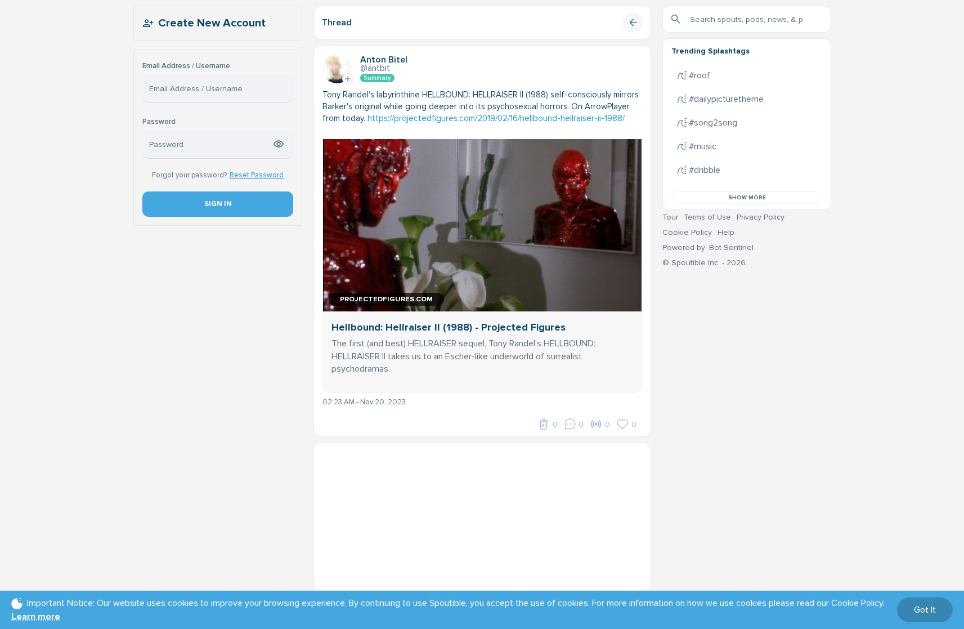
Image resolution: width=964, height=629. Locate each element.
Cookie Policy (687, 232)
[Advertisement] (482, 521)
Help (726, 232)
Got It (925, 609)
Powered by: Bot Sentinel (708, 247)
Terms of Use (707, 217)
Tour (670, 217)
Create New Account (212, 23)
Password (159, 122)
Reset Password (257, 175)
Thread (337, 22)
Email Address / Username (186, 66)
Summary (377, 78)
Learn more (35, 616)
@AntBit (375, 68)
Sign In (217, 203)
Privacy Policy (760, 217)
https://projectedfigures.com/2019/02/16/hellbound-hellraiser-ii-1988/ (496, 118)
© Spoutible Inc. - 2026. (704, 262)
